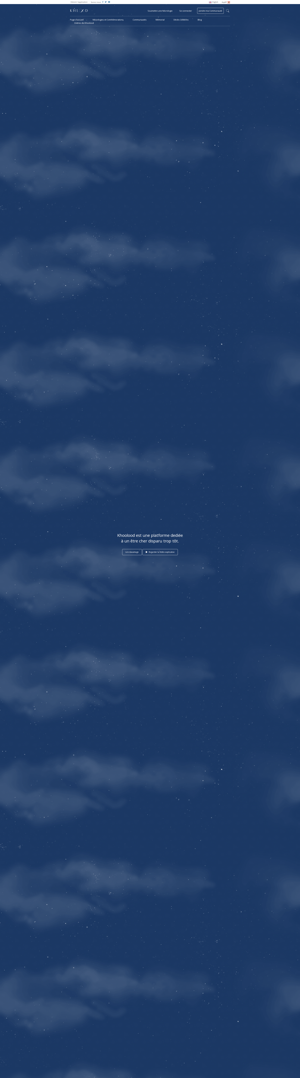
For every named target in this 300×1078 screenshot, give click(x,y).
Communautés (140, 19)
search (227, 10)
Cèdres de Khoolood (84, 23)
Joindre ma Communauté (210, 10)
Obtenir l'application (79, 2)
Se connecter (185, 10)
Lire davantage (132, 552)
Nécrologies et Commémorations (108, 19)
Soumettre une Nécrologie (160, 10)
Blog (200, 19)
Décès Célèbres (181, 19)
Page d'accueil (77, 19)
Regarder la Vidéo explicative (161, 552)
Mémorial (160, 19)
